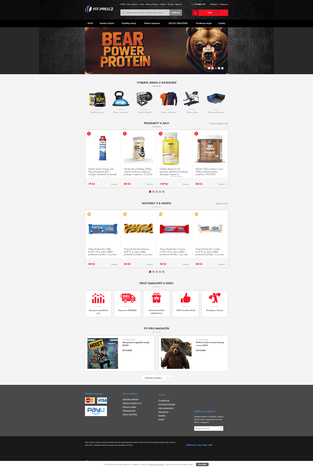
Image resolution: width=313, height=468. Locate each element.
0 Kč (213, 12)
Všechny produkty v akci (219, 123)
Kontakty (161, 415)
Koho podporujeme (165, 408)
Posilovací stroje (204, 23)
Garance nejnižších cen (132, 403)
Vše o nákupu (132, 4)
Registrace (224, 4)
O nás (141, 4)
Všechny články (153, 378)
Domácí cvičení (107, 23)
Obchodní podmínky (131, 399)
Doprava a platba (129, 407)
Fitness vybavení (152, 23)
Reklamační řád (129, 411)
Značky (221, 23)
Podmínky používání (156, 464)
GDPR (122, 4)
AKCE (90, 23)
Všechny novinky (221, 203)
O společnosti (163, 400)
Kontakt (170, 4)
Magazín (178, 4)
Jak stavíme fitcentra (166, 404)
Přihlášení (214, 4)
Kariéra (163, 4)
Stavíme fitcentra (152, 4)
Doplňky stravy (129, 23)
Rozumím (202, 464)
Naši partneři (163, 412)
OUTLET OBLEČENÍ (178, 23)
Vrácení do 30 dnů (130, 414)
